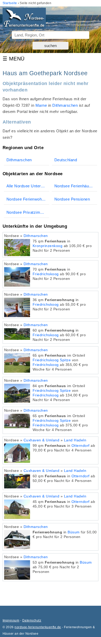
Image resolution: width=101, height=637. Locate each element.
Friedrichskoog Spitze (52, 360)
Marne (41, 105)
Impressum (11, 620)
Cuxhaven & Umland (41, 440)
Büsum (74, 532)
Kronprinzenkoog (47, 246)
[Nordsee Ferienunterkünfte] (24, 19)
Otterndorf (80, 446)
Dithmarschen (65, 105)
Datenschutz (31, 620)
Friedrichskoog (46, 274)
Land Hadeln (75, 440)
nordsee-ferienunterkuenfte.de (38, 627)
